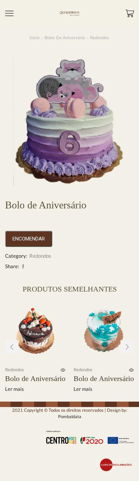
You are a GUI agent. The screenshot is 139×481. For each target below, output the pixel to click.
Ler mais (14, 389)
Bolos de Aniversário (65, 37)
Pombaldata (69, 416)
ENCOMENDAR (28, 239)
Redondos (99, 37)
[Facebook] (22, 266)
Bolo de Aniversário (35, 378)
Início (34, 37)
